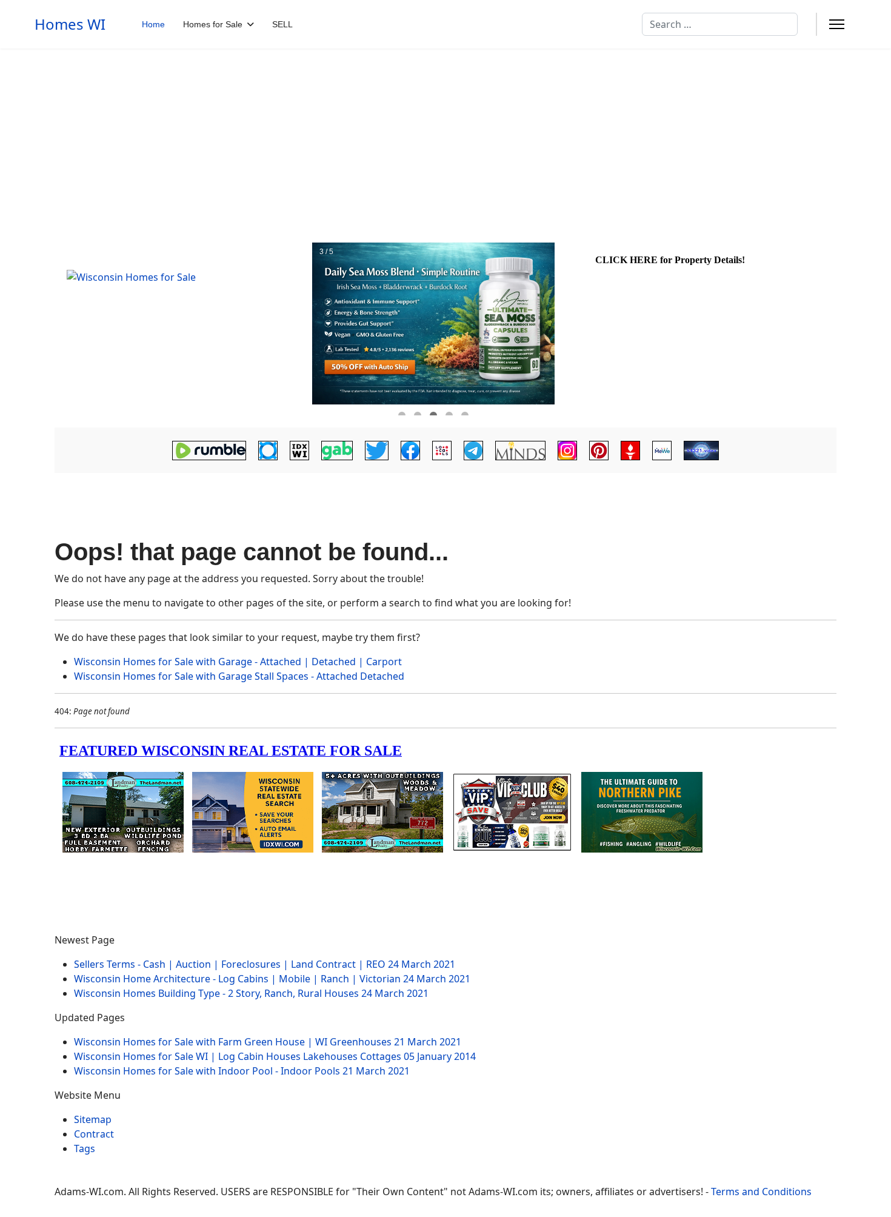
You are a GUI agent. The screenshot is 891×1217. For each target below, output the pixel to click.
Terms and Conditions (761, 1191)
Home (153, 24)
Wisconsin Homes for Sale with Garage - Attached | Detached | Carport (238, 661)
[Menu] (836, 24)
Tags (84, 1148)
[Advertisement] (445, 139)
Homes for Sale (212, 24)
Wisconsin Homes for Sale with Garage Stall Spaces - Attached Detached (239, 676)
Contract (94, 1134)
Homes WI (70, 24)
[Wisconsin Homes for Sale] (182, 329)
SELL (282, 24)
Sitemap (93, 1119)
